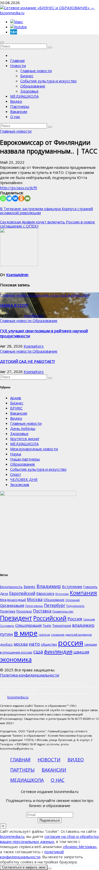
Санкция (89, 619)
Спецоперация (28, 625)
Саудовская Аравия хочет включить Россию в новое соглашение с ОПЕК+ (47, 223)
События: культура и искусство (48, 80)
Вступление (72, 586)
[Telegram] (9, 198)
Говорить (90, 587)
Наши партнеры (25, 459)
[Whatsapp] (3, 198)
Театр (47, 625)
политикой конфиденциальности (32, 854)
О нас (15, 116)
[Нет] (49, 868)
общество (49, 644)
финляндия (58, 651)
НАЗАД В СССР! (14, 305)
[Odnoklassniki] (21, 198)
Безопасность (11, 586)
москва (21, 644)
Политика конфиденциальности (29, 674)
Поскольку (24, 611)
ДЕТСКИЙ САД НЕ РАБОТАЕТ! (27, 361)
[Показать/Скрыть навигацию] (2, 42)
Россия (75, 619)
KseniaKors (34, 315)
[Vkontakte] (15, 198)
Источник (62, 594)
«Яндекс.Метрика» (80, 846)
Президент (16, 618)
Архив (15, 397)
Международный (13, 600)
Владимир (49, 586)
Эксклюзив (19, 484)
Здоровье (29, 91)
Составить (7, 626)
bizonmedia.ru (17, 697)
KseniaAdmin (17, 274)
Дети (4, 593)
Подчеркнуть (75, 606)
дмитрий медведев (78, 634)
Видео (16, 101)
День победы (22, 428)
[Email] (27, 198)
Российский (50, 618)
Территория (61, 625)
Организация (12, 605)
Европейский (22, 593)
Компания (83, 592)
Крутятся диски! (24, 438)
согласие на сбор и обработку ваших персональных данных (49, 839)
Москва (34, 599)
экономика (16, 659)
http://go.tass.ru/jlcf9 (18, 187)
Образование (32, 85)
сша (38, 651)
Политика (7, 611)
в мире (26, 633)
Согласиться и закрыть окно (23, 867)
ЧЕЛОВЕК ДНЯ (24, 479)
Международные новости (34, 448)
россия (70, 643)
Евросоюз (45, 593)
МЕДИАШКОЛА (24, 96)
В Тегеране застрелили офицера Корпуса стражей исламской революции (46, 210)
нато (34, 644)
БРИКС (16, 408)
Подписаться (50, 820)
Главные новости (36, 70)
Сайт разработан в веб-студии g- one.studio (32, 701)
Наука (15, 453)
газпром (44, 634)
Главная (17, 60)
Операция (72, 600)
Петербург (54, 605)
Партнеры (19, 106)
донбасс (6, 644)
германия (57, 634)
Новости (18, 65)
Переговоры (34, 606)
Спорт (15, 474)
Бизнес (27, 75)
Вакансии (18, 111)
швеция (81, 652)
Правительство (62, 611)
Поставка (42, 611)
